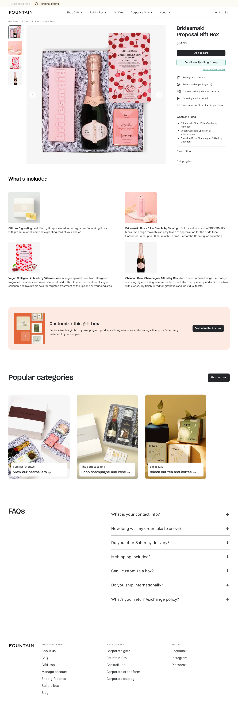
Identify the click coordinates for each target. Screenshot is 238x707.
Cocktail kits (115, 664)
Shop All (215, 377)
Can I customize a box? (132, 570)
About (163, 12)
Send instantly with (195, 62)
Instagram (179, 658)
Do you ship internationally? (137, 584)
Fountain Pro (116, 658)
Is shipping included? (131, 556)
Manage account (54, 671)
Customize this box (205, 328)
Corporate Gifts (140, 12)
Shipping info (185, 161)
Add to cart (201, 53)
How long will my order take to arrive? (146, 528)
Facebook (179, 651)
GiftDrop (119, 12)
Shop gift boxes (53, 678)
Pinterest (179, 664)
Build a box (50, 685)
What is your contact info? (135, 514)
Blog (45, 692)
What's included (186, 116)
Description (184, 151)
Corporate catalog (120, 678)
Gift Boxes (14, 21)
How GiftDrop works (214, 69)
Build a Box (96, 12)
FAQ (44, 658)
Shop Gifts (73, 12)
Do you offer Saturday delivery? (140, 542)
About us (48, 651)
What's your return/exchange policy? (145, 599)
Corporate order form (123, 671)
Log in (217, 12)
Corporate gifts (118, 651)
